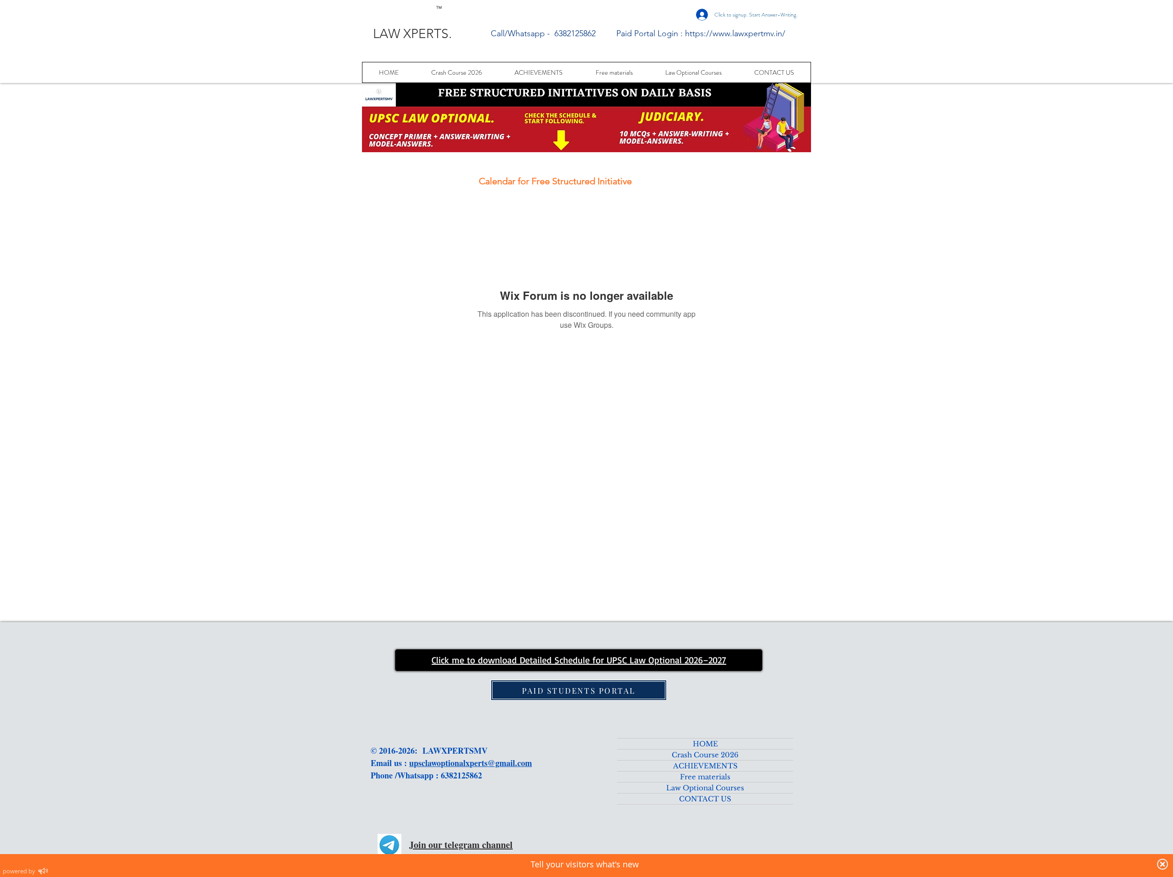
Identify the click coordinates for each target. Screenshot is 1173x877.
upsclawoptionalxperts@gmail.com (470, 763)
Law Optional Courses (705, 787)
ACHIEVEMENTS (705, 765)
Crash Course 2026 (705, 754)
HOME (705, 743)
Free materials (705, 776)
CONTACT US (705, 798)
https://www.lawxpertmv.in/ (735, 33)
